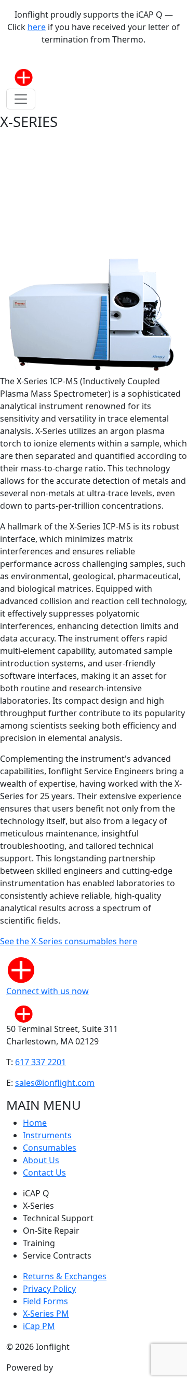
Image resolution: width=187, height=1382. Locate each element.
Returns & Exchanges (64, 1276)
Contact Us (44, 1172)
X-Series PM (46, 1313)
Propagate (76, 1367)
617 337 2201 (40, 1062)
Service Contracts (57, 1255)
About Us (41, 1160)
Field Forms (45, 1301)
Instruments (47, 1135)
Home (35, 1122)
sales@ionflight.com (55, 1082)
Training (39, 1243)
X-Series (38, 1205)
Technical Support (58, 1218)
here (37, 27)
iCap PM (39, 1326)
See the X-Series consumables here (68, 941)
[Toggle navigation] (20, 99)
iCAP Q (36, 1193)
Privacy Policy (49, 1288)
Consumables (49, 1147)
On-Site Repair (51, 1230)
